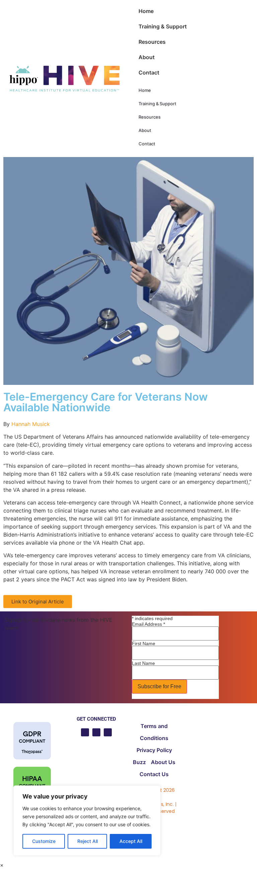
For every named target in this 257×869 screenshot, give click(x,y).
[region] (87, 820)
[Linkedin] (96, 732)
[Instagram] (108, 732)
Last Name (143, 663)
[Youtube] (85, 732)
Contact (149, 72)
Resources (152, 41)
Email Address (148, 624)
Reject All (87, 841)
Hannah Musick (30, 424)
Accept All (130, 841)
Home (146, 11)
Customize (44, 841)
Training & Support (163, 26)
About (147, 57)
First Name (143, 643)
